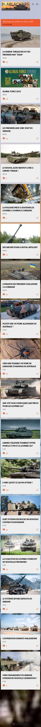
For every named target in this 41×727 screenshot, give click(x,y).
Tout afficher (7, 24)
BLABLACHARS (15, 4)
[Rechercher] (33, 4)
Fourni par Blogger (22, 724)
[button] (37, 62)
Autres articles (20, 696)
